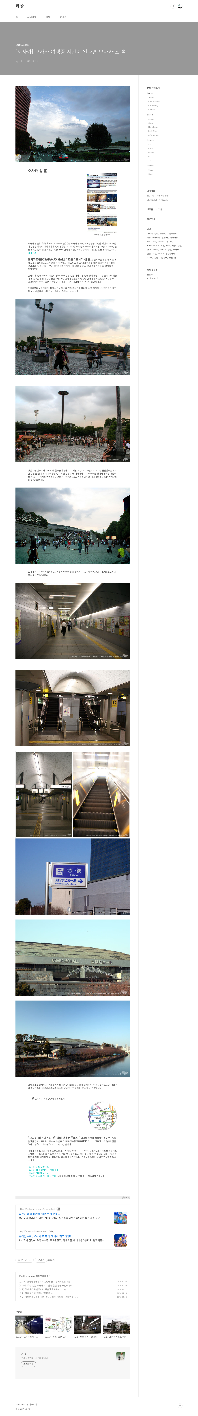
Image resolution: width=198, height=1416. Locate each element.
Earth (22, 1276)
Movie (151, 152)
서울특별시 (172, 233)
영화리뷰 (174, 237)
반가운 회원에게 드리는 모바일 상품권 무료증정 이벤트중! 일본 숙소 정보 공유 (59, 1218)
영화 (149, 249)
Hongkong (153, 126)
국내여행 (31, 17)
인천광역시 (170, 253)
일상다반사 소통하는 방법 (158, 195)
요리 (149, 241)
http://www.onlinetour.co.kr (34, 1231)
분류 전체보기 (153, 87)
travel (149, 257)
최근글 (150, 209)
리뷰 (48, 17)
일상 (169, 249)
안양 (156, 233)
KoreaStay (153, 105)
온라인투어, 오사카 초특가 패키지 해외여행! (45, 1236)
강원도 (163, 233)
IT (149, 156)
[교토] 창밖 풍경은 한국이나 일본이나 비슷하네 (40, 1289)
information (153, 134)
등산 (156, 257)
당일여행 (172, 257)
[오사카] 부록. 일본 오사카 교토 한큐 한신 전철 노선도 (43, 1285)
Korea (150, 93)
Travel (151, 97)
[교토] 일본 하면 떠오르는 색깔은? (34, 1293)
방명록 (63, 17)
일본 (179, 245)
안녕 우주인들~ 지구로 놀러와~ (35, 1357)
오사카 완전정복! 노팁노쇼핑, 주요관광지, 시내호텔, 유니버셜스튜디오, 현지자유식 (62, 1240)
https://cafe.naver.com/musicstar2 (37, 1209)
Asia (168, 245)
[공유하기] (26, 1260)
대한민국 (163, 257)
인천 (149, 253)
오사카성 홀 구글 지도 (39, 1166)
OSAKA (161, 241)
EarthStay (152, 130)
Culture (151, 109)
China (150, 122)
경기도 (169, 241)
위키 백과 (32, 252)
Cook (150, 173)
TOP (180, 1405)
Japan (31, 1276)
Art (149, 144)
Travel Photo (153, 245)
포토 (154, 241)
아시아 (150, 233)
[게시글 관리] (30, 1260)
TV (149, 160)
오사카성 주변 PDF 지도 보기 (42, 1176)
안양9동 (165, 237)
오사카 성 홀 (35, 1169)
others (150, 165)
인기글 (159, 209)
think (150, 169)
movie (163, 249)
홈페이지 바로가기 (49, 1169)
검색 (173, 6)
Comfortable (154, 101)
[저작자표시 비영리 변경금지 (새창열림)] (51, 1260)
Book (150, 148)
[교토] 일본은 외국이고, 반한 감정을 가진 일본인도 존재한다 (46, 1297)
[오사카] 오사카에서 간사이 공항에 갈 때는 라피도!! (42, 1281)
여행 (162, 245)
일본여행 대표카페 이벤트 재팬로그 (39, 1214)
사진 (154, 253)
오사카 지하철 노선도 (39, 1172)
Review (150, 140)
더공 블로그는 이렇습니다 (158, 199)
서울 (174, 245)
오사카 (176, 249)
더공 (19, 6)
